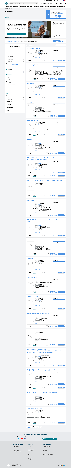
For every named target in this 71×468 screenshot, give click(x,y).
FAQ (43, 449)
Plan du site (45, 453)
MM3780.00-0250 (42, 85)
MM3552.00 (41, 241)
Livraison (44, 451)
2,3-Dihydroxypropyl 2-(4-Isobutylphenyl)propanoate (42, 392)
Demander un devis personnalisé (48, 454)
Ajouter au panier (61, 60)
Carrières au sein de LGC (31, 449)
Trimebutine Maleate (32, 120)
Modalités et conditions (26, 465)
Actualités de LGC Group (31, 447)
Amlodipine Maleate (32, 296)
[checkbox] (6, 55)
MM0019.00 (41, 410)
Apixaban (29, 139)
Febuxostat (30, 240)
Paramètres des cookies (53, 465)
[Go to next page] (41, 427)
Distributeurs (45, 450)
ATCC (28, 453)
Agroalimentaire (16, 449)
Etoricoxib (29, 102)
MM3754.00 (41, 141)
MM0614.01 (41, 161)
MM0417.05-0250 (42, 122)
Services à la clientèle (46, 446)
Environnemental (16, 450)
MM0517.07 (41, 223)
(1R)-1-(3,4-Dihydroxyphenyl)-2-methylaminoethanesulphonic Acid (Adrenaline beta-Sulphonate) (44, 158)
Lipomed (29, 459)
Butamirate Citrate (32, 277)
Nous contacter (32, 0)
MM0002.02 (41, 371)
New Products (20, 0)
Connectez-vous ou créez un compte (13, 41)
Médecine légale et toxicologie (18, 451)
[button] (15, 50)
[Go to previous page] (27, 427)
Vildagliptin (30, 258)
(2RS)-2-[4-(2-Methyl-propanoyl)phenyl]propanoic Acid (42, 370)
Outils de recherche (16, 446)
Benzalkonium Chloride (33, 48)
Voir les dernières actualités (49, 438)
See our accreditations (60, 13)
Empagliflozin (30, 83)
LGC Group (29, 446)
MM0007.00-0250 (42, 66)
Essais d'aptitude (16, 454)
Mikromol (39, 52)
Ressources (15, 0)
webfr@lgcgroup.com (58, 0)
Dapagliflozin (30, 200)
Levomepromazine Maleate (34, 408)
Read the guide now (16, 33)
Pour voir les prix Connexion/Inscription (53, 60)
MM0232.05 (41, 354)
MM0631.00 (41, 298)
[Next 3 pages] (38, 427)
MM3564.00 (41, 260)
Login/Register (57, 41)
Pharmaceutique (16, 447)
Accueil (6, 8)
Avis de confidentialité (35, 465)
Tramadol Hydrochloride (33, 65)
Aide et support (26, 0)
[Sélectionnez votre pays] (64, 0)
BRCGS (29, 454)
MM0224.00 (41, 50)
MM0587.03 (41, 183)
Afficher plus (15, 64)
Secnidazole (30, 330)
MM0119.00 (41, 332)
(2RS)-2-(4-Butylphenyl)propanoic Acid (38, 313)
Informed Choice (30, 455)
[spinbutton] (47, 60)
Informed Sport (30, 457)
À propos (7, 0)
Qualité (11, 0)
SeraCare (29, 451)
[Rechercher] (36, 3)
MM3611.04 (41, 202)
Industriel (15, 452)
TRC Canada (30, 458)
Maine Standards (30, 450)
